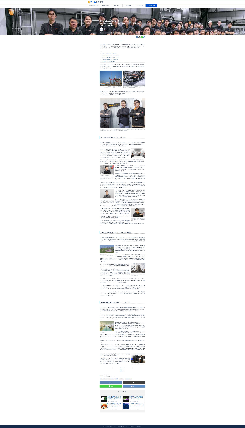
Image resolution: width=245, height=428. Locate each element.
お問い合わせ (139, 426)
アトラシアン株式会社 (107, 426)
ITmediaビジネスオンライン (109, 29)
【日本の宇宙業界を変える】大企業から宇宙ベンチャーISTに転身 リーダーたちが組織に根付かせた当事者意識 (122, 23)
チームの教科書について (119, 426)
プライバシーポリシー (130, 426)
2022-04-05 (106, 28)
